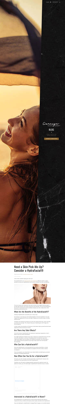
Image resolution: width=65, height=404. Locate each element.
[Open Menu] (59, 2)
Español (47, 2)
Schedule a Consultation (51, 138)
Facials (31, 274)
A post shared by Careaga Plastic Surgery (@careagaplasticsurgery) (27, 393)
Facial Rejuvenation (26, 274)
